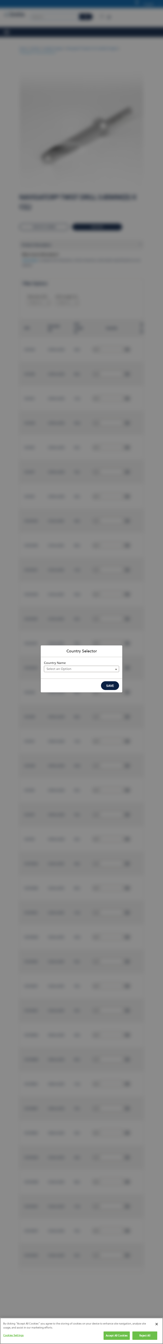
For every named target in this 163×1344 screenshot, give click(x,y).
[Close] (156, 1324)
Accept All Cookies (117, 1335)
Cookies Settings (13, 1335)
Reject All (144, 1335)
